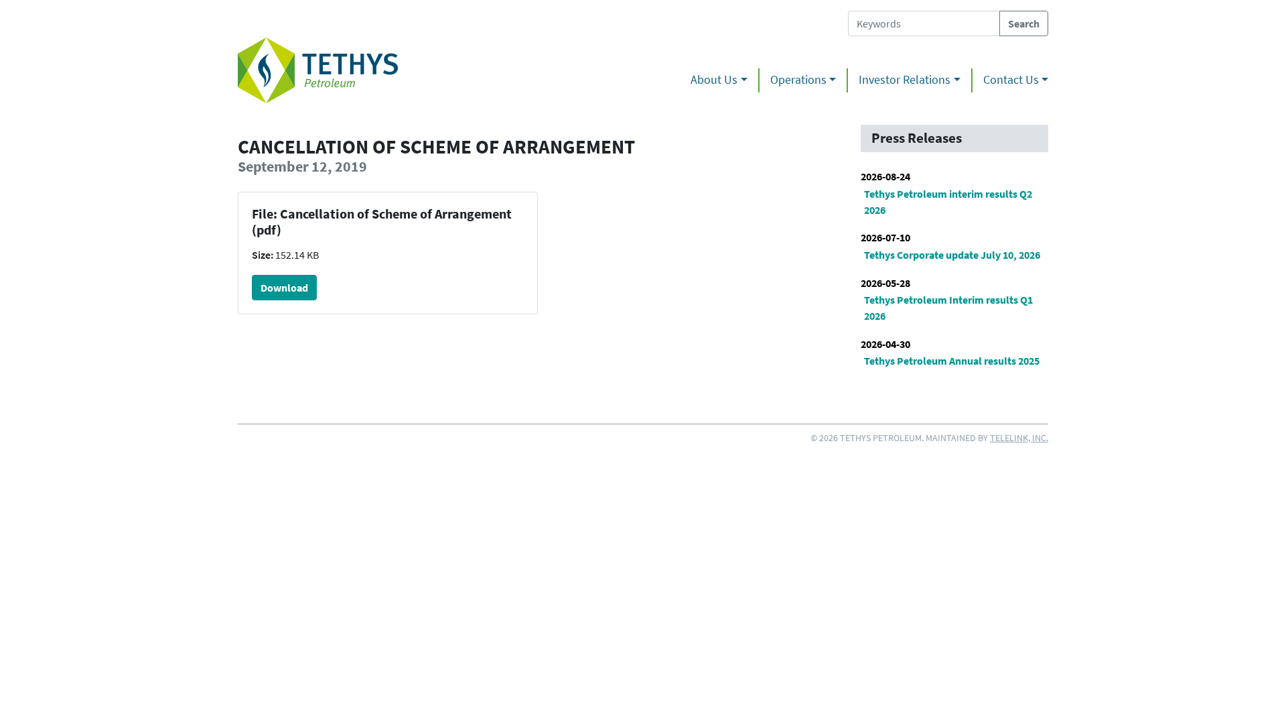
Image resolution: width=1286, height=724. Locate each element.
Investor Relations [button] (904, 79)
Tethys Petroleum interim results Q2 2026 (948, 202)
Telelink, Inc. (1019, 438)
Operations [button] (798, 79)
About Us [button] (714, 79)
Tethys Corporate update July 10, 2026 (952, 254)
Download (284, 287)
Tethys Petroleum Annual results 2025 (952, 360)
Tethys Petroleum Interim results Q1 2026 (948, 307)
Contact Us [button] (1011, 79)
